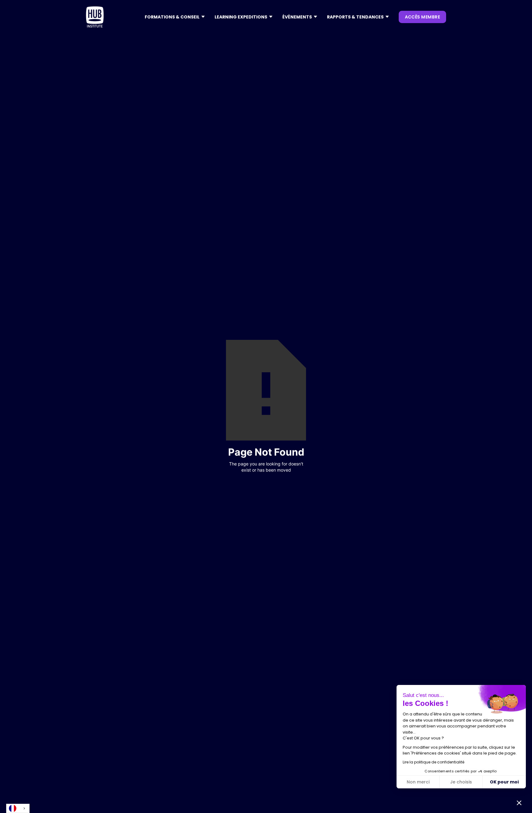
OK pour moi (504, 782)
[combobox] (18, 808)
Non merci (418, 782)
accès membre (422, 17)
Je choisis (461, 782)
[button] (175, 17)
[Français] (17, 808)
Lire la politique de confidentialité (433, 762)
